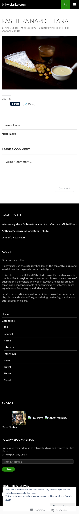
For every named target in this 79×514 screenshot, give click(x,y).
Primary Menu (74, 4)
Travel (7, 366)
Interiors (9, 347)
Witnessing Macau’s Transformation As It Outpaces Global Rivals (39, 224)
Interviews (10, 353)
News (7, 360)
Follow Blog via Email (18, 439)
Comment (64, 188)
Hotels (7, 340)
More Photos (9, 427)
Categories (8, 320)
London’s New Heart (13, 237)
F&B (6, 327)
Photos (8, 373)
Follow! (8, 469)
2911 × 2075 (30, 28)
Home (5, 314)
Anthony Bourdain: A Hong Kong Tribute (25, 230)
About (7, 380)
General (8, 333)
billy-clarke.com (14, 4)
